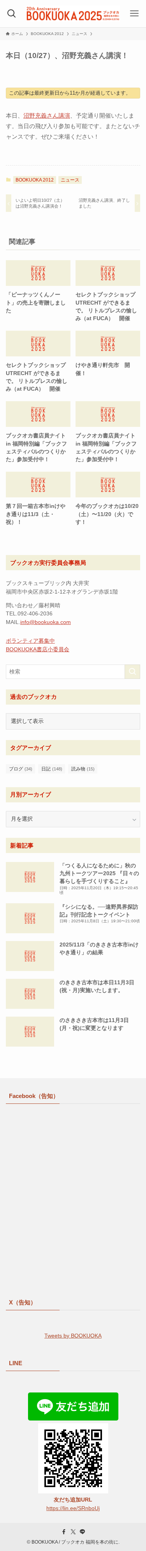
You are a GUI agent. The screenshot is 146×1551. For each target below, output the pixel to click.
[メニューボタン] (134, 13)
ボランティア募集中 (30, 641)
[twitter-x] (73, 1531)
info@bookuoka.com (45, 622)
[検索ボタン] (11, 13)
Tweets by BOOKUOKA (73, 1336)
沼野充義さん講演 (46, 115)
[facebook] (63, 1531)
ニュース (70, 180)
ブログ (20, 769)
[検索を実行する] (132, 671)
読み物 (83, 769)
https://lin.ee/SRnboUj (73, 1508)
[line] (82, 1531)
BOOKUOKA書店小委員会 (37, 649)
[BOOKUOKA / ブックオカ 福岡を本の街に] (73, 13)
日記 (51, 769)
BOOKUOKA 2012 (35, 180)
